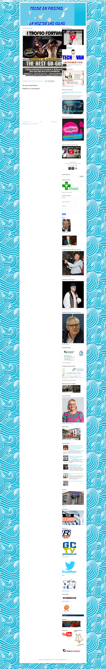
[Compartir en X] (50, 81)
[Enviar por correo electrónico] (48, 81)
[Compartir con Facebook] (52, 81)
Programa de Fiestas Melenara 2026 (76, 481)
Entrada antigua (54, 121)
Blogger (65, 659)
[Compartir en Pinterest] (53, 81)
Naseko (53, 659)
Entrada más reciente (27, 121)
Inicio (41, 121)
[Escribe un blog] (49, 81)
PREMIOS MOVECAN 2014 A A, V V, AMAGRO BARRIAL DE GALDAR (76, 465)
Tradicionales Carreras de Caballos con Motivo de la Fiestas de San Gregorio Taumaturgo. (76, 457)
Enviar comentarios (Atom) (33, 123)
